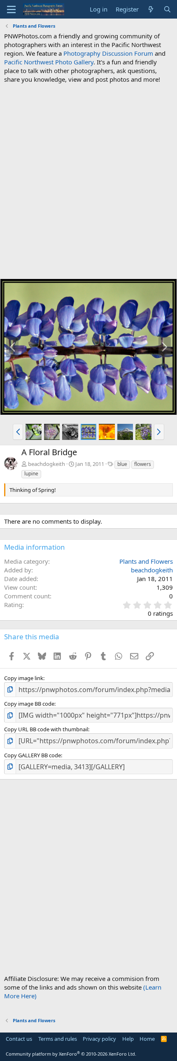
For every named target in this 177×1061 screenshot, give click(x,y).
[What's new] (151, 9)
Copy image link (23, 678)
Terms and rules (57, 1038)
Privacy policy (99, 1038)
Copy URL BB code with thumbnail (46, 729)
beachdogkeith (46, 464)
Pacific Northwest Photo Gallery (48, 62)
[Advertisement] (88, 181)
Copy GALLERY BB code (32, 755)
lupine (31, 473)
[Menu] (11, 9)
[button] (18, 432)
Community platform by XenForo (71, 1054)
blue (122, 464)
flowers (142, 464)
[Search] (167, 9)
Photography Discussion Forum (108, 53)
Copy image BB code (29, 703)
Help (128, 1038)
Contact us (19, 1038)
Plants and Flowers (146, 561)
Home (147, 1038)
